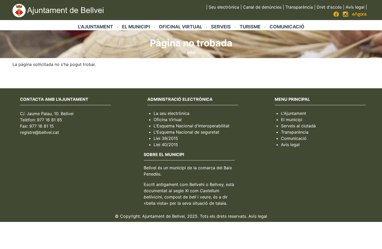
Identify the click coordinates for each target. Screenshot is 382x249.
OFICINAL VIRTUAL (180, 26)
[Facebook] (336, 15)
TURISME (250, 26)
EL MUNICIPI (136, 26)
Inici (191, 52)
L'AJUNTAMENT (95, 26)
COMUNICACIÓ (286, 26)
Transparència (299, 7)
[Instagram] (345, 15)
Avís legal (355, 7)
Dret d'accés (329, 7)
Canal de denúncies (262, 7)
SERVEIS (221, 26)
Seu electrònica (224, 7)
